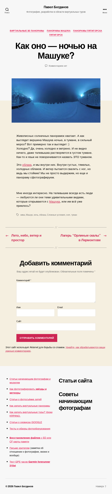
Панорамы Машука (58, 30)
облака (27, 164)
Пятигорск (56, 35)
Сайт (18, 321)
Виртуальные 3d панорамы (27, 30)
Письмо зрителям (20, 448)
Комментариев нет (58, 65)
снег (68, 214)
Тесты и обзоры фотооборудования (30, 428)
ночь (36, 214)
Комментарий (23, 280)
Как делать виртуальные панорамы (30, 405)
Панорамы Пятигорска (87, 30)
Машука (54, 201)
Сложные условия (56, 214)
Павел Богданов (56, 6)
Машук (29, 214)
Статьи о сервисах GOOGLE (26, 422)
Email (60, 307)
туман (74, 214)
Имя (18, 307)
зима (22, 214)
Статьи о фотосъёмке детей (26, 399)
